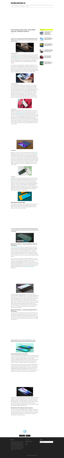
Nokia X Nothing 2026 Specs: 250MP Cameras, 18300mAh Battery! (48, 44)
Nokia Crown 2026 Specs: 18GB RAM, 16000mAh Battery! (47, 56)
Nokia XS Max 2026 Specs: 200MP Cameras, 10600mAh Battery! (48, 38)
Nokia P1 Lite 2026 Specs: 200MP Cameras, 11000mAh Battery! (48, 62)
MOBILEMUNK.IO (18, 3)
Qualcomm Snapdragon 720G (20, 113)
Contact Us (26, 444)
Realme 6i (36, 152)
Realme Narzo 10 (17, 56)
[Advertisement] (32, 13)
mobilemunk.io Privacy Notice (28, 441)
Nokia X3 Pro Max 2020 (15, 247)
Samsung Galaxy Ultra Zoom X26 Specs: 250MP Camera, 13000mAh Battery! (48, 33)
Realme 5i (13, 179)
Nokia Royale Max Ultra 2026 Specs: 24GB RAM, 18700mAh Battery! (48, 50)
